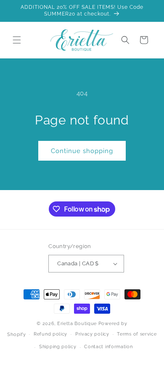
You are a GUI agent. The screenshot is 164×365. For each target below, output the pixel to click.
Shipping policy (58, 346)
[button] (17, 40)
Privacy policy (92, 334)
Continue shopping (82, 151)
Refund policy (50, 334)
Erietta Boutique (77, 323)
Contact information (108, 346)
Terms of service (136, 334)
